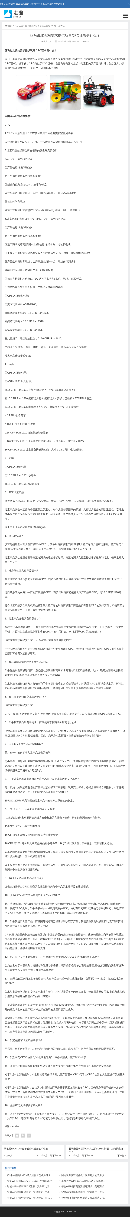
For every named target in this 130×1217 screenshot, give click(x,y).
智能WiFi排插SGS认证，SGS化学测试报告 (30, 1180)
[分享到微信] (23, 1136)
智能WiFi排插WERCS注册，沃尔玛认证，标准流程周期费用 (39, 1186)
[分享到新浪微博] (29, 1136)
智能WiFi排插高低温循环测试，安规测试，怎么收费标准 (91, 1186)
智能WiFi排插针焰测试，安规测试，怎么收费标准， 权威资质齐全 (42, 1197)
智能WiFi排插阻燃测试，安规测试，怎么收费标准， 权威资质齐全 (42, 1192)
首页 (10, 25)
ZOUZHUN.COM (68, 1211)
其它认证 (19, 25)
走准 (58, 1211)
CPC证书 (41, 50)
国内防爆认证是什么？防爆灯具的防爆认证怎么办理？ (89, 1175)
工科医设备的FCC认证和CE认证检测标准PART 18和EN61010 (94, 1180)
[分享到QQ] (17, 1136)
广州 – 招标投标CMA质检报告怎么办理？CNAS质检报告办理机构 (41, 1175)
